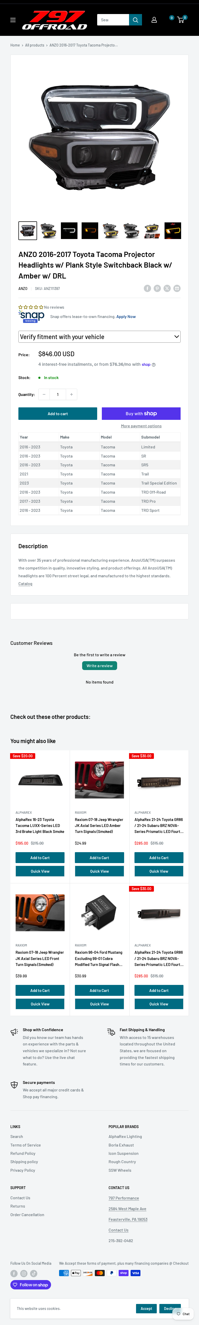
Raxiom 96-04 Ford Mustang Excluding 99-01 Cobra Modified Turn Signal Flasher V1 (99, 959)
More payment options (141, 425)
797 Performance (124, 1197)
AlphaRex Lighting (125, 1136)
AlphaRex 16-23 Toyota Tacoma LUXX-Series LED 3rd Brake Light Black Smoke (40, 825)
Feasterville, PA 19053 (128, 1219)
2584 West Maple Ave (127, 1208)
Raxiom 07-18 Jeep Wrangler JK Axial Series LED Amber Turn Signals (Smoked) (99, 825)
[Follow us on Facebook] (14, 1273)
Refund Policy (22, 1153)
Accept (146, 1308)
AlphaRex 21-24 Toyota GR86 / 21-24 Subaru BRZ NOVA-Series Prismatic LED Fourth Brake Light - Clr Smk (158, 826)
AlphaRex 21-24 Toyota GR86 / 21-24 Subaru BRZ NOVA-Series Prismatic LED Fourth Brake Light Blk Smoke (158, 959)
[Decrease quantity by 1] (44, 394)
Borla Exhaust (121, 1144)
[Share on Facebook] (147, 288)
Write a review (100, 665)
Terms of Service (25, 1144)
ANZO (22, 288)
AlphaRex (24, 812)
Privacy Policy (22, 1170)
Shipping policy (24, 1161)
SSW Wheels (120, 1170)
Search (16, 1136)
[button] (166, 19)
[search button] (135, 19)
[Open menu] (13, 20)
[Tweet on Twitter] (167, 288)
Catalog (25, 583)
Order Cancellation (27, 1214)
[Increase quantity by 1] (71, 394)
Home (15, 45)
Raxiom (80, 812)
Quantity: (26, 394)
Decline (170, 1308)
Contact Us (20, 1197)
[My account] (154, 20)
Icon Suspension (124, 1153)
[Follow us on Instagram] (23, 1273)
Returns (17, 1205)
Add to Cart (40, 857)
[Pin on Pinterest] (157, 288)
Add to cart (58, 413)
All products (34, 45)
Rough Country (122, 1161)
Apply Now (126, 316)
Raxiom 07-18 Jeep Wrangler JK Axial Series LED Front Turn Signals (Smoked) (40, 958)
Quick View (40, 871)
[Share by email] (177, 288)
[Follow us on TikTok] (33, 1273)
